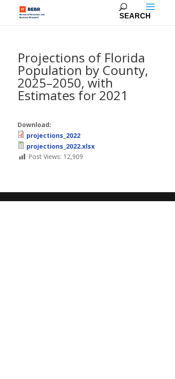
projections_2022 (53, 135)
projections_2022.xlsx (60, 146)
